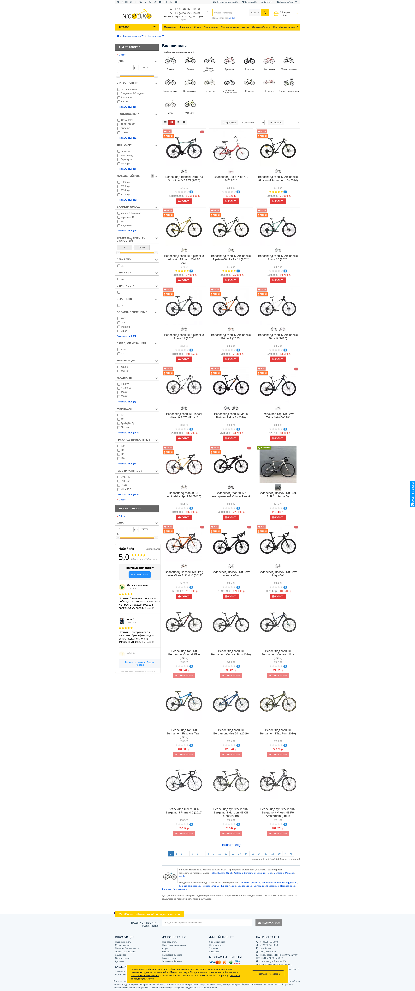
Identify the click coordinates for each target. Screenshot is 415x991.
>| (291, 853)
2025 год (125, 186)
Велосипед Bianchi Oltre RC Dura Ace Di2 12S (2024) (184, 178)
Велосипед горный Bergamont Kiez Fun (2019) (278, 731)
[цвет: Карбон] (231, 487)
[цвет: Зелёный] (231, 250)
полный (125, 370)
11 (226, 853)
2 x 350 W (126, 388)
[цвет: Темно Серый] (278, 566)
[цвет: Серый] (184, 329)
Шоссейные (272, 886)
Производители (230, 27)
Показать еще (231, 845)
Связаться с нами (124, 971)
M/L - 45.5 (126, 489)
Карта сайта (121, 974)
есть (123, 349)
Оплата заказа (122, 958)
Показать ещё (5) (126, 168)
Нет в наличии (129, 89)
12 (232, 853)
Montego (289, 873)
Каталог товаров (132, 36)
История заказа (216, 945)
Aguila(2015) (127, 423)
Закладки (213, 948)
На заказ (125, 101)
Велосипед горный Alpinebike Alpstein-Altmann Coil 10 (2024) (184, 259)
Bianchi (221, 873)
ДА (122, 278)
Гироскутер (127, 159)
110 (122, 450)
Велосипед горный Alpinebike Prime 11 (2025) (184, 336)
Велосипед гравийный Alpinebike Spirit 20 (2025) (184, 494)
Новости (166, 951)
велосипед (127, 155)
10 (219, 853)
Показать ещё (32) (127, 336)
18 (272, 853)
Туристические (228, 886)
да (122, 265)
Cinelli (229, 873)
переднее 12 (127, 217)
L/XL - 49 (125, 476)
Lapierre (261, 873)
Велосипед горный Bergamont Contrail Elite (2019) (184, 654)
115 (122, 454)
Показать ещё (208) (128, 432)
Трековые (255, 882)
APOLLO (125, 128)
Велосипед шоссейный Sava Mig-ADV (278, 573)
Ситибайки (259, 886)
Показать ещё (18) (127, 463)
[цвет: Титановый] (278, 487)
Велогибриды (180, 889)
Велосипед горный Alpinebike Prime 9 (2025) (231, 336)
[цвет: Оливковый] (184, 250)
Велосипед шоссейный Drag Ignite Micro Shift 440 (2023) (184, 573)
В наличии (126, 97)
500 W (124, 396)
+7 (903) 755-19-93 (187, 9)
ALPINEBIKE (128, 124)
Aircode (125, 427)
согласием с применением (145, 975)
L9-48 (124, 485)
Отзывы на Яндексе (172, 961)
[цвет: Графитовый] (278, 171)
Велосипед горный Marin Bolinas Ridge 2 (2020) (231, 415)
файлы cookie (207, 969)
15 (252, 853)
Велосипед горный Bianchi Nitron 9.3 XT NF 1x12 (184, 415)
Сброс (122, 54)
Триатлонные (269, 882)
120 (122, 458)
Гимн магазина (169, 958)
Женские (167, 889)
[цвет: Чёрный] (278, 408)
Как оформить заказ (172, 955)
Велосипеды (155, 36)
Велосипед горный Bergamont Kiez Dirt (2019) (231, 731)
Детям (197, 27)
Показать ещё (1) (126, 106)
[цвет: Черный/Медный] (231, 329)
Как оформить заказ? (285, 27)
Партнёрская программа (174, 945)
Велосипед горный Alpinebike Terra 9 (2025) (278, 336)
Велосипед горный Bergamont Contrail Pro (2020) (231, 652)
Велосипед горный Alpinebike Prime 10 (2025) (278, 257)
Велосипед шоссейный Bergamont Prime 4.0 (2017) (184, 810)
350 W (124, 392)
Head (269, 873)
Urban (124, 330)
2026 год (125, 182)
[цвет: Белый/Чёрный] (184, 408)
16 (259, 853)
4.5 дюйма (126, 225)
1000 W (125, 384)
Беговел (125, 151)
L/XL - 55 (125, 481)
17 (266, 853)
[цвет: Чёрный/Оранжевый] (235, 408)
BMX (123, 318)
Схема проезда (122, 945)
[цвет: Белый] (274, 329)
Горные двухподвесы (190, 886)
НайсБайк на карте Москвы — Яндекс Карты (138, 671)
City (123, 322)
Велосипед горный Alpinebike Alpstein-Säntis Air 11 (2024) (231, 257)
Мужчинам (170, 27)
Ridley (213, 873)
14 (246, 853)
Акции (245, 27)
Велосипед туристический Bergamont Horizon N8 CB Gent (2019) (231, 812)
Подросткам (211, 27)
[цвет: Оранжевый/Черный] (184, 566)
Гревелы (244, 882)
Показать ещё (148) (128, 494)
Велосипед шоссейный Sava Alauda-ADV (231, 573)
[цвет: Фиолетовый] (282, 329)
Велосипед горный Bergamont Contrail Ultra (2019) (278, 654)
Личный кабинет (217, 942)
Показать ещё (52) (127, 137)
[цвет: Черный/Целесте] (184, 171)
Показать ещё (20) (127, 230)
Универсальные (211, 886)
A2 (122, 419)
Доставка (119, 961)
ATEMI (124, 132)
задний (124, 366)
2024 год (125, 190)
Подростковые (287, 886)
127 (122, 415)
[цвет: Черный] (231, 566)
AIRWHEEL (127, 120)
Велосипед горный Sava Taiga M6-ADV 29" (277, 415)
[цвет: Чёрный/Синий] (227, 408)
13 (239, 853)
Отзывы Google (261, 27)
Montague (278, 873)
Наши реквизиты (123, 942)
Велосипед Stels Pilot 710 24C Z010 (231, 178)
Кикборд (125, 163)
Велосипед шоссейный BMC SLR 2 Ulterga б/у (278, 494)
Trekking (125, 326)
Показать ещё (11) (127, 199)
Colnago (238, 873)
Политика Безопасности (127, 948)
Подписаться (271, 922)
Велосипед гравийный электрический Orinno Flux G (231, 494)
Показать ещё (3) (126, 401)
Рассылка (214, 951)
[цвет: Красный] (231, 171)
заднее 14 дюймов (131, 213)
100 (122, 445)
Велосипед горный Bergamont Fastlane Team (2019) (184, 733)
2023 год (125, 194)
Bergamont (249, 873)
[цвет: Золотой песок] (184, 487)
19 (279, 853)
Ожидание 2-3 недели (133, 93)
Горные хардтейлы (287, 882)
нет (122, 221)
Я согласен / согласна (268, 974)
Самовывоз (120, 955)
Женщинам (185, 27)
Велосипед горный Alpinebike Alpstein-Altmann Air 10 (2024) (278, 178)
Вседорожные (245, 886)
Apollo (182, 876)
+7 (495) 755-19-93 (187, 13)
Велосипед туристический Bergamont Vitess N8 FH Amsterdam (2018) (278, 812)
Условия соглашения (125, 951)
